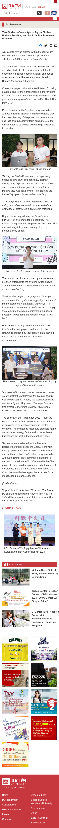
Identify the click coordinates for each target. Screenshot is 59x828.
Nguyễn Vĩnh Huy (39, 494)
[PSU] (44, 649)
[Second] (44, 701)
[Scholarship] (15, 754)
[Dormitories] (15, 728)
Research (7, 814)
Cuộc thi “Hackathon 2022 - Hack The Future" (31, 490)
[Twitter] (45, 46)
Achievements (38, 808)
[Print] (51, 46)
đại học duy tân (24, 500)
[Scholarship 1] (44, 728)
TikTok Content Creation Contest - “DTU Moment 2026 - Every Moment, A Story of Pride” (45, 596)
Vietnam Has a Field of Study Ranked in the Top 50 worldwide (45, 573)
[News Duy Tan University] (24, 6)
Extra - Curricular (39, 818)
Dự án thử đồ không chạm (15, 494)
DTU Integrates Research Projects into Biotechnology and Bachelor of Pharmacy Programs (45, 619)
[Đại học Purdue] (44, 675)
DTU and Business (11, 809)
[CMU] (15, 675)
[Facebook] (40, 46)
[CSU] (15, 649)
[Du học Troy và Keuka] (15, 701)
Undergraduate (38, 795)
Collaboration (9, 804)
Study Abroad (38, 822)
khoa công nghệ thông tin (27, 497)
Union (34, 813)
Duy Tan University (17, 788)
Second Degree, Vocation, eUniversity (41, 801)
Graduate (7, 819)
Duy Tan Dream (10, 800)
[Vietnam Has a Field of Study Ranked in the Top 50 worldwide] (16, 577)
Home (5, 795)
